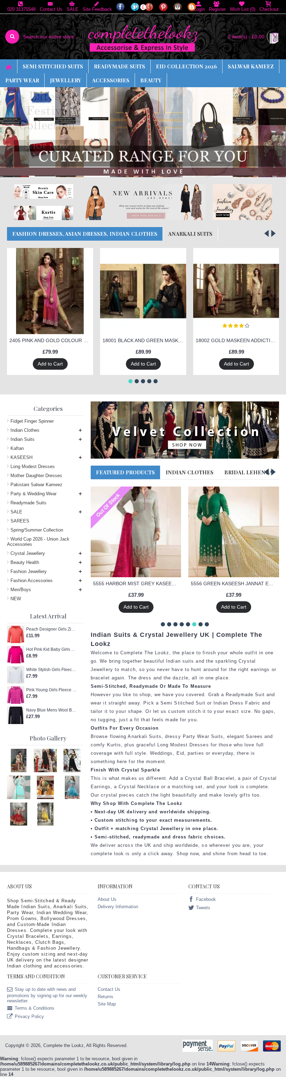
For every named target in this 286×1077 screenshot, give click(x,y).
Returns (105, 996)
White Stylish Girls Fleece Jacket (51, 669)
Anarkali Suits (190, 233)
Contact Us (109, 989)
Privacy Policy (29, 1016)
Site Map (107, 1004)
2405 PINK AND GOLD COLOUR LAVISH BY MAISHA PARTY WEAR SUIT (51, 340)
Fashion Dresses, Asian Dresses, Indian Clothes (84, 233)
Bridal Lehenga (248, 472)
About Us (107, 899)
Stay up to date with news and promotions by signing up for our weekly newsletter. (47, 995)
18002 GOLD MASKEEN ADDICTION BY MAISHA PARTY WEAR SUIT (237, 340)
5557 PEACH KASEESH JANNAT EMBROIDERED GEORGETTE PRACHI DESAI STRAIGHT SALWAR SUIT (137, 493)
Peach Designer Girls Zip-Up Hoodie (51, 629)
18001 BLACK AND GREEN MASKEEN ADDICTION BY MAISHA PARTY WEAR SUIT (144, 340)
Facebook (206, 899)
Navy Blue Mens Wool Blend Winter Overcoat (51, 710)
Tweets (203, 908)
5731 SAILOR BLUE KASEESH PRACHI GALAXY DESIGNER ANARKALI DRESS (235, 493)
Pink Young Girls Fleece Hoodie (51, 689)
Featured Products (125, 472)
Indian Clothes (189, 472)
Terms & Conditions (34, 1008)
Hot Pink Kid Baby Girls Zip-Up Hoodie (51, 649)
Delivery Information (118, 906)
